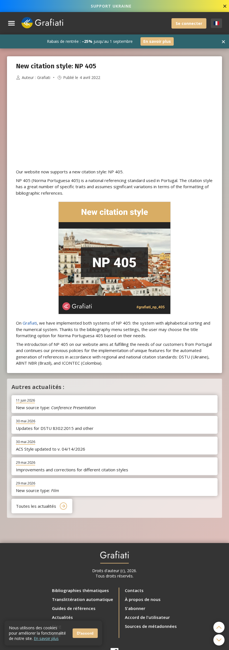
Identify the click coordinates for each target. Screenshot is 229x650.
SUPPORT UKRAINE (111, 6)
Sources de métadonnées (151, 626)
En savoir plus (157, 41)
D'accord (85, 633)
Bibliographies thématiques (80, 590)
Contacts (134, 590)
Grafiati (43, 78)
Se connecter (189, 23)
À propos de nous (143, 599)
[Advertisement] (114, 125)
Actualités (62, 617)
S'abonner (135, 608)
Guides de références (74, 608)
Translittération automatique (82, 599)
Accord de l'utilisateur (147, 617)
